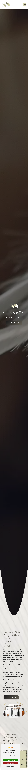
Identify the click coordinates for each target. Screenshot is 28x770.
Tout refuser (10, 763)
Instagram (12, 697)
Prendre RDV (15, 323)
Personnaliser (10, 766)
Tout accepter (10, 760)
